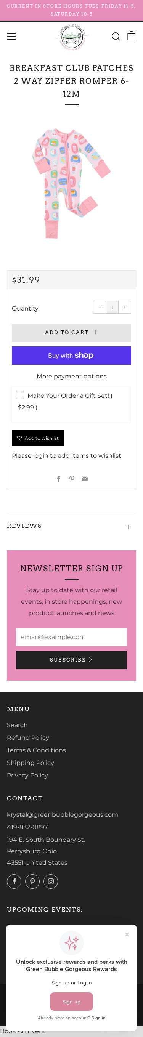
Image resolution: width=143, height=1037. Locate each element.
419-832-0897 (27, 827)
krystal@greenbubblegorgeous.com (62, 814)
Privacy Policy (27, 775)
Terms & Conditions (36, 750)
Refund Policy (28, 737)
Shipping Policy (30, 762)
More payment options (72, 376)
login (40, 455)
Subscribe (68, 660)
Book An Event (23, 1031)
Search (17, 725)
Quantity (25, 308)
